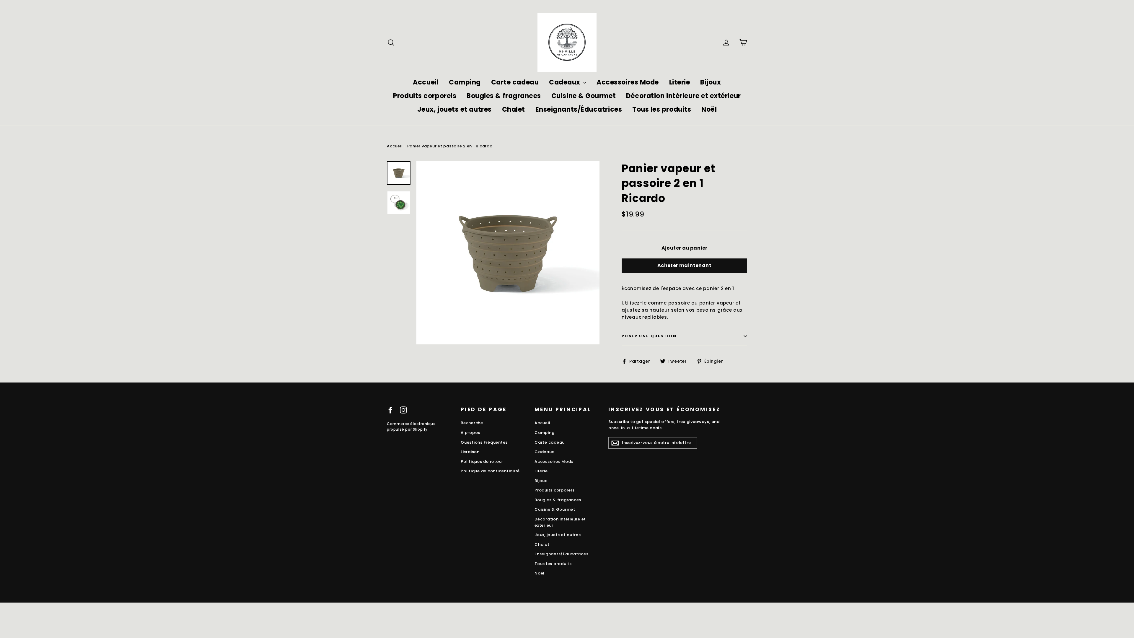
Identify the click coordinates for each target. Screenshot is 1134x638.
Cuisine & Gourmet (583, 95)
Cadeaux (565, 82)
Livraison (470, 452)
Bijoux (710, 82)
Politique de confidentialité (490, 471)
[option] (507, 252)
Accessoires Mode (628, 82)
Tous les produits (661, 109)
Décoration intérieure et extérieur (683, 95)
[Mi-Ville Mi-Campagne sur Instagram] (403, 410)
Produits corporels (424, 95)
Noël (709, 109)
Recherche (472, 423)
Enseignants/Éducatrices (578, 109)
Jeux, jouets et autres (454, 109)
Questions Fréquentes (484, 442)
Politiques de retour (482, 461)
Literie (679, 82)
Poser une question (649, 335)
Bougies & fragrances (504, 95)
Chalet (513, 109)
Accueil (426, 82)
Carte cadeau (515, 82)
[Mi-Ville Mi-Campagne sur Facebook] (390, 410)
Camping (465, 82)
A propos (470, 432)
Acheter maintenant (684, 265)
